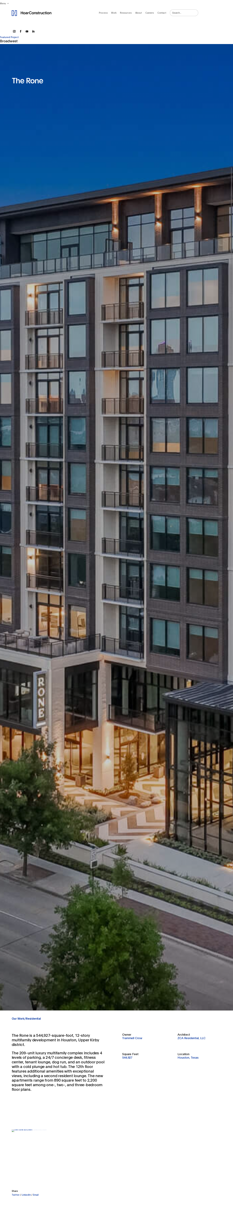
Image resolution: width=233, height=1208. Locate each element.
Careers (149, 13)
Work (113, 13)
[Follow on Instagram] (14, 31)
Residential (33, 1018)
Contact (161, 13)
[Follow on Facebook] (20, 31)
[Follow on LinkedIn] (33, 31)
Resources (126, 13)
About (138, 13)
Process (103, 13)
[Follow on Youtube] (26, 31)
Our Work (18, 1018)
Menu (3, 3)
